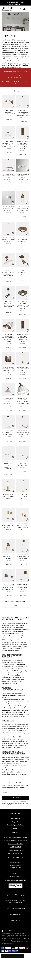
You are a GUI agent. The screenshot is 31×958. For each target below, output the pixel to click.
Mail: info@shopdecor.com (15, 853)
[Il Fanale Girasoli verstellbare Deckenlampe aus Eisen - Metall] (8, 293)
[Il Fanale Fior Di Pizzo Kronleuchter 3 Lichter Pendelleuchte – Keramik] (8, 165)
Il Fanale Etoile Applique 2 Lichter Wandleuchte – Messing (22, 526)
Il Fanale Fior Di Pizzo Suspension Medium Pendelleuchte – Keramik (8, 401)
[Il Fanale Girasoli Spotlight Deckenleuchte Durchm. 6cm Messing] (23, 132)
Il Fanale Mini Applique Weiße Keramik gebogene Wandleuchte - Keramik (8, 338)
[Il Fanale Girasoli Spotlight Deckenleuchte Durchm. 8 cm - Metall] (23, 325)
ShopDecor (16, 933)
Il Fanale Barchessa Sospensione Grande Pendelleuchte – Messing (8, 240)
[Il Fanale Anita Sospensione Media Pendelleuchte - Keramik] (8, 422)
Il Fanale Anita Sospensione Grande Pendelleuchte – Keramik (22, 433)
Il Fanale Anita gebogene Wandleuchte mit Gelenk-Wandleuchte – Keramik (22, 401)
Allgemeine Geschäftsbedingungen (15, 895)
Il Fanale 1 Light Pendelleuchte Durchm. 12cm (23, 463)
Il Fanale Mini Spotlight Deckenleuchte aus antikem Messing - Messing (23, 305)
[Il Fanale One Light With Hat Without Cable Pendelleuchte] (23, 198)
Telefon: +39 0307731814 (15, 844)
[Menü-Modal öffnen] (28, 8)
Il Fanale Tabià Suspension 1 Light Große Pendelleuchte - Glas (8, 144)
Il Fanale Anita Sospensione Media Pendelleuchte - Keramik (8, 433)
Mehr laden (15, 605)
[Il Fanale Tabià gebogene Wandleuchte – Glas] (8, 101)
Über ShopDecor (15, 819)
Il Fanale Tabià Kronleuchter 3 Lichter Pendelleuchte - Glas (22, 113)
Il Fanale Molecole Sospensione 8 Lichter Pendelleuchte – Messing (23, 177)
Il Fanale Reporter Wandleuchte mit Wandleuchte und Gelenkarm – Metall (8, 586)
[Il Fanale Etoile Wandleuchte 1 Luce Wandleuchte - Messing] (8, 515)
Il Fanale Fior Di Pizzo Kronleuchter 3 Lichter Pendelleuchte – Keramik (8, 177)
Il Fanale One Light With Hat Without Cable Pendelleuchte (22, 208)
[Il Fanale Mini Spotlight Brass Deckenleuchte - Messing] (23, 229)
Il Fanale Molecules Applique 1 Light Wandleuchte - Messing (8, 209)
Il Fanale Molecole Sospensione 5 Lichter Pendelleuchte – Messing (8, 465)
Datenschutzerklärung (16, 914)
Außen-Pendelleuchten (11, 676)
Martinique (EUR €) (8, 931)
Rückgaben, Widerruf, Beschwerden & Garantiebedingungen (15, 901)
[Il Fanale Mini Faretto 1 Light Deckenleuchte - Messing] (23, 260)
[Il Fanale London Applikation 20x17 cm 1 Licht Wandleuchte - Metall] (8, 358)
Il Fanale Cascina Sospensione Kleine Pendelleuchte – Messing (23, 369)
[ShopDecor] (8, 8)
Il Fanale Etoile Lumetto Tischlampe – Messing (8, 496)
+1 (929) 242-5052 (15, 847)
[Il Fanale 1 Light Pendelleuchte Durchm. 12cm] (23, 453)
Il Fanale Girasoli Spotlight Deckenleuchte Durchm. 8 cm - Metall (22, 338)
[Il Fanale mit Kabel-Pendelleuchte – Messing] (8, 546)
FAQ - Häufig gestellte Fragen (15, 825)
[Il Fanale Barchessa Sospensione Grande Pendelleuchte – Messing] (8, 229)
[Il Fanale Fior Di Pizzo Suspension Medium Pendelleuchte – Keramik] (8, 389)
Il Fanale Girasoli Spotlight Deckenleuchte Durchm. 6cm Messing (22, 145)
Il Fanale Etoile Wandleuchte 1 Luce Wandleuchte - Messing (8, 526)
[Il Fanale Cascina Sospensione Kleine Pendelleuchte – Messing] (23, 358)
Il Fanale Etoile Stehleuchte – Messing (23, 496)
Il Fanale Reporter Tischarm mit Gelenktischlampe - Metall (23, 586)
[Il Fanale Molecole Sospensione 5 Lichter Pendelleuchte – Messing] (8, 453)
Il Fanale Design (19, 665)
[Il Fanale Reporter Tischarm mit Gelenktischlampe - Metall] (23, 575)
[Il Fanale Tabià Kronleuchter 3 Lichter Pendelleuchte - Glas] (23, 101)
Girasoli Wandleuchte (8, 634)
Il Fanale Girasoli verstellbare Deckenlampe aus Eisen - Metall (8, 304)
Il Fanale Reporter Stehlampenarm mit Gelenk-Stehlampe (23, 556)
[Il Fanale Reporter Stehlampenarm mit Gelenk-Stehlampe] (23, 546)
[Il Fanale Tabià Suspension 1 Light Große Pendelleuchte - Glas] (8, 132)
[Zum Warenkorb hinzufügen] (13, 106)
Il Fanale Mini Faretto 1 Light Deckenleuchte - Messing (23, 271)
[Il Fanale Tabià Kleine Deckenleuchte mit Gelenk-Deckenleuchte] (8, 260)
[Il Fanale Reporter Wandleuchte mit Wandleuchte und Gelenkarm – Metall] (8, 575)
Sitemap (15, 828)
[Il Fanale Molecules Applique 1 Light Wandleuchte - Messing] (8, 198)
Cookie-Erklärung (15, 920)
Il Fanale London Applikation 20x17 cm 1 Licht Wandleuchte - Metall (8, 369)
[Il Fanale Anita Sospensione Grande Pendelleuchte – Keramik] (23, 422)
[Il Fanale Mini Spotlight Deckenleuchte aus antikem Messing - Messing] (23, 293)
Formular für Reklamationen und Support (15, 841)
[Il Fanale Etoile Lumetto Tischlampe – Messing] (8, 485)
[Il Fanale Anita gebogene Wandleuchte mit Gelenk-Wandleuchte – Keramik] (23, 389)
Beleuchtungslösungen (9, 695)
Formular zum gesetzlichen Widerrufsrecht (15, 837)
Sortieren (16, 91)
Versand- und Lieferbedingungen (15, 908)
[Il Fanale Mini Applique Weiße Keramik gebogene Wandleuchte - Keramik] (8, 325)
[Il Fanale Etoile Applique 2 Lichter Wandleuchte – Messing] (23, 515)
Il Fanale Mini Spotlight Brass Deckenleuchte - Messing (23, 240)
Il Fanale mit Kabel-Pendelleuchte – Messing (8, 556)
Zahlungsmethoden (15, 822)
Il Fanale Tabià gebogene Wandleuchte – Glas (8, 112)
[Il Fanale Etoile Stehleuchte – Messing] (23, 485)
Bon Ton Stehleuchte (16, 632)
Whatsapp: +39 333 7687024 (15, 850)
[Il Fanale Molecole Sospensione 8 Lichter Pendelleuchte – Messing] (23, 165)
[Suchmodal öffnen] (21, 8)
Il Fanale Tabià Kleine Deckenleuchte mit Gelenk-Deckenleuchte (8, 272)
